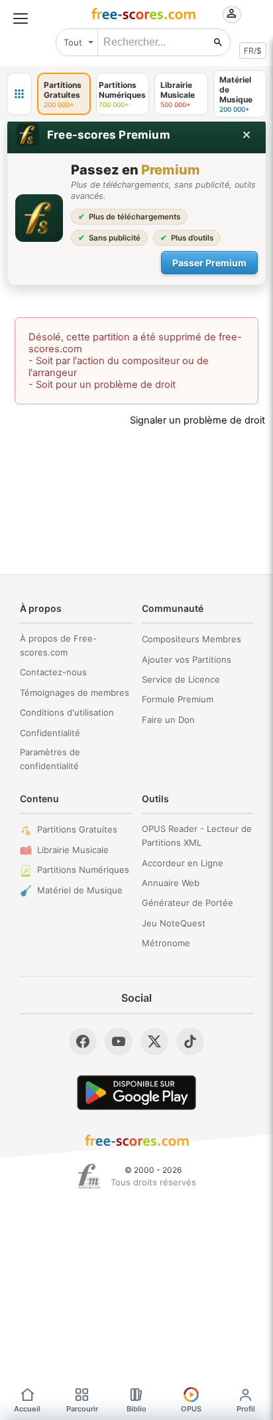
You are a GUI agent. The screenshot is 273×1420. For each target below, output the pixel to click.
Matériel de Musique (80, 890)
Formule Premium (177, 699)
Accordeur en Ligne (182, 863)
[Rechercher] (218, 42)
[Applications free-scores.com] (19, 94)
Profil (246, 1408)
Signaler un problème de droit (197, 420)
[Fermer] (246, 135)
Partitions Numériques (83, 869)
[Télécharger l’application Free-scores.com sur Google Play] (136, 1092)
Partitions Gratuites (77, 829)
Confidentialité (50, 733)
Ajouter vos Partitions (186, 659)
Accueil (27, 1408)
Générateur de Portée (187, 902)
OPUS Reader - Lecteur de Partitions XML (197, 835)
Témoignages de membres (74, 692)
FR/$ (253, 51)
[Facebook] (83, 1041)
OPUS (191, 1408)
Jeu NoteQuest (173, 923)
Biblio (136, 1408)
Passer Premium (209, 262)
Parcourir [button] (82, 1408)
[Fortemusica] (89, 1176)
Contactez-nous (53, 672)
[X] (154, 1041)
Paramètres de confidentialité (50, 759)
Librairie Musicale (73, 849)
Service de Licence (181, 679)
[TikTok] (190, 1041)
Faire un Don (168, 719)
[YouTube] (119, 1041)
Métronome (166, 943)
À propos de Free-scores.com (58, 645)
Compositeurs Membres (191, 639)
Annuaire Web (170, 883)
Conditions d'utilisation (67, 712)
